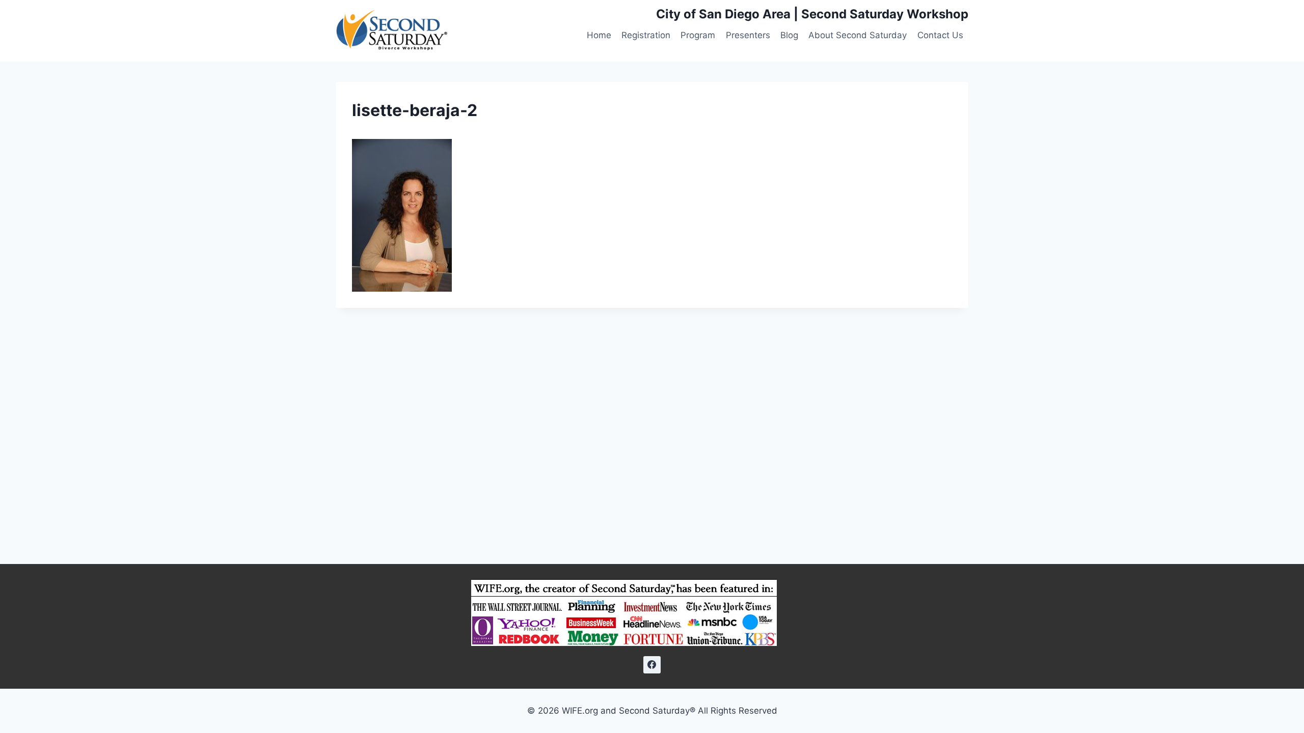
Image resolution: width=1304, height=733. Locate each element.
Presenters (748, 35)
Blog (789, 35)
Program (698, 35)
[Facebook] (652, 664)
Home (599, 35)
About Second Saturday (857, 35)
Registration (645, 35)
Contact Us (940, 35)
